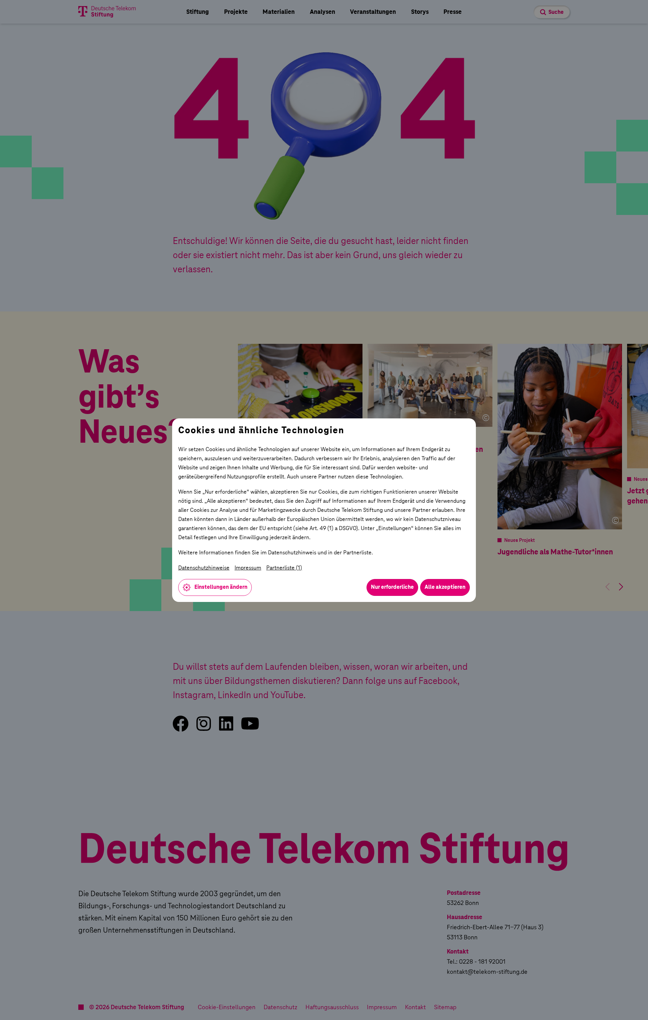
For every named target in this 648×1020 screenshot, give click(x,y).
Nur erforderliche (392, 586)
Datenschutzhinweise (204, 567)
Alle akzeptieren (445, 586)
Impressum (248, 567)
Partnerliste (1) (284, 567)
